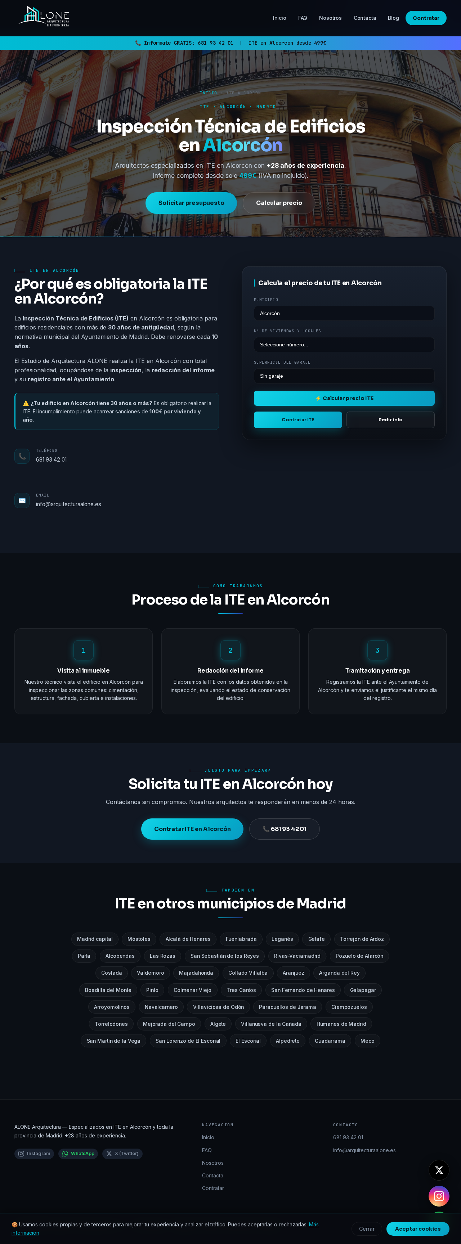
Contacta (365, 18)
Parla (84, 956)
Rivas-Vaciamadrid (297, 956)
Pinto (152, 990)
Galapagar (363, 990)
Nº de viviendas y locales (287, 330)
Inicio (279, 18)
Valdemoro (150, 973)
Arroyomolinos (112, 1007)
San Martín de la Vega (114, 1041)
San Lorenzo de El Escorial (188, 1041)
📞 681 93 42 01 (284, 829)
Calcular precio (279, 203)
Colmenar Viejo (192, 990)
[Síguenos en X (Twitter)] (439, 1170)
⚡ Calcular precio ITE (344, 398)
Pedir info (391, 420)
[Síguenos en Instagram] (439, 1196)
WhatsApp (82, 1153)
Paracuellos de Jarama (287, 1007)
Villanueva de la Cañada (271, 1024)
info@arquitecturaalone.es (68, 504)
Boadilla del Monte (108, 990)
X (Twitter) (127, 1153)
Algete (218, 1024)
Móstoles (138, 939)
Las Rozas (162, 956)
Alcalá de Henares (188, 939)
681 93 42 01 (215, 43)
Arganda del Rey (339, 973)
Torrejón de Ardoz (362, 939)
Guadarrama (330, 1041)
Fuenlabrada (241, 939)
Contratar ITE (298, 420)
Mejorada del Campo (169, 1024)
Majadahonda (196, 973)
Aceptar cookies (418, 1229)
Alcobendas (120, 956)
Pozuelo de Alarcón (359, 956)
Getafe (316, 939)
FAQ (303, 18)
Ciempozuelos (349, 1007)
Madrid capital (94, 939)
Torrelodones (111, 1024)
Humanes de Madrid (341, 1024)
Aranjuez (293, 973)
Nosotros (330, 18)
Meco (368, 1041)
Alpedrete (288, 1041)
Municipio (266, 299)
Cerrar (367, 1229)
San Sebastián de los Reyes (225, 956)
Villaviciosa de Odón (218, 1007)
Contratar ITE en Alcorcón (192, 829)
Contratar (426, 18)
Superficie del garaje (282, 362)
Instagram (38, 1153)
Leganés (282, 939)
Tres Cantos (241, 990)
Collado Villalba (248, 973)
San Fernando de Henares (303, 990)
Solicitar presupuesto (191, 203)
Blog (393, 18)
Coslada (111, 973)
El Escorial (248, 1041)
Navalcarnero (161, 1007)
